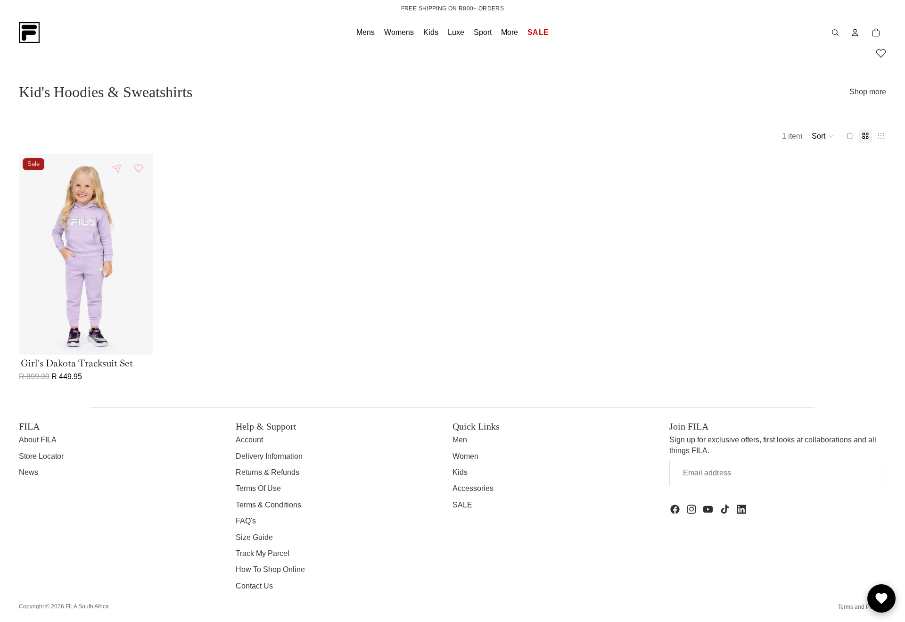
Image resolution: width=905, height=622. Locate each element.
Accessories (473, 488)
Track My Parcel (262, 553)
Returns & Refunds (267, 472)
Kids (460, 472)
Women (465, 456)
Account (249, 440)
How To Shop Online (270, 569)
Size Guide (254, 537)
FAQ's (246, 521)
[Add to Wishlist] (138, 168)
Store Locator (41, 456)
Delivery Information (269, 456)
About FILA (38, 440)
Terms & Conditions (268, 505)
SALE (462, 505)
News (28, 472)
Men (459, 440)
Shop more (867, 92)
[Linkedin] (741, 509)
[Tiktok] (725, 509)
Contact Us (254, 586)
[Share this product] (116, 168)
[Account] (855, 32)
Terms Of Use (258, 488)
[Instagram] (691, 509)
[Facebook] (675, 509)
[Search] (835, 32)
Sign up (856, 473)
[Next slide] (138, 254)
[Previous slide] (33, 254)
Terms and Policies (862, 607)
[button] (881, 54)
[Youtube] (708, 509)
